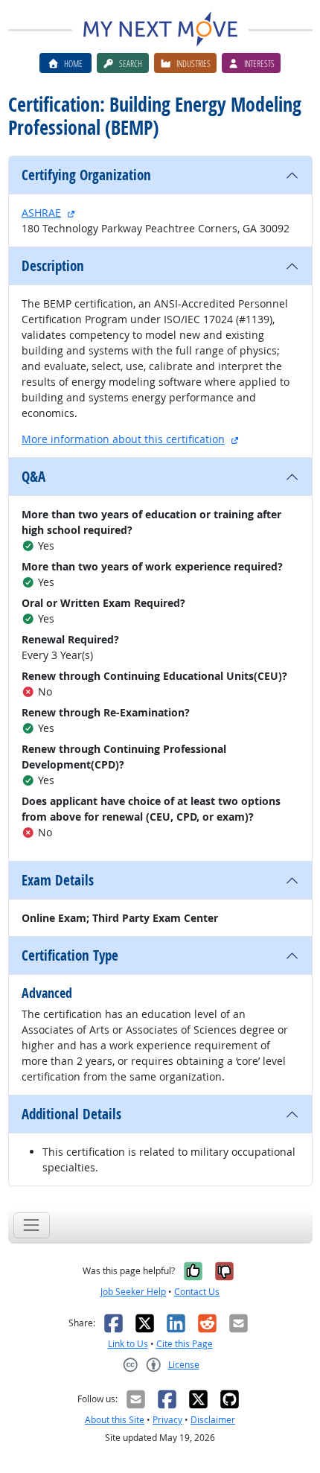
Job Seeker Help (133, 1291)
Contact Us (197, 1291)
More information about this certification (123, 439)
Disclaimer (213, 1419)
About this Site (114, 1419)
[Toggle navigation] (31, 1225)
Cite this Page (184, 1343)
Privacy (167, 1419)
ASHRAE (41, 213)
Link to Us (128, 1343)
